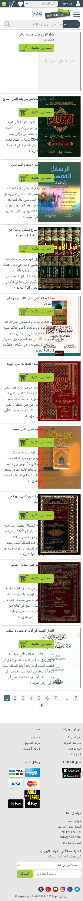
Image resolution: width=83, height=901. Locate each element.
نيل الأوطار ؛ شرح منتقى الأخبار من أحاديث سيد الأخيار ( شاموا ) (31, 233)
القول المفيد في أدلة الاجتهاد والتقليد (30, 631)
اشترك (25, 874)
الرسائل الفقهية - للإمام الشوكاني (32, 165)
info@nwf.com (70, 837)
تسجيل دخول (68, 3)
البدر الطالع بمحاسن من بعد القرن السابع (28, 99)
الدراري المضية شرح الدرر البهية (33, 429)
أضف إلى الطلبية (42, 48)
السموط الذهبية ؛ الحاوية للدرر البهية (30, 364)
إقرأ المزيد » (36, 151)
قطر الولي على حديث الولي (36, 35)
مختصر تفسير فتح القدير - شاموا (32, 565)
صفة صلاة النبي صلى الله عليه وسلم (30, 298)
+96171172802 (70, 832)
